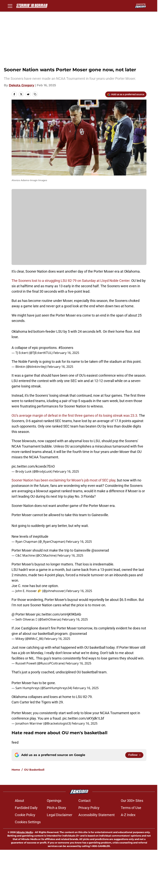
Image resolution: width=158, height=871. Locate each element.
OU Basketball (34, 769)
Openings (54, 801)
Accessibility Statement (96, 815)
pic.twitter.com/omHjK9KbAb (58, 614)
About (19, 801)
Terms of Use (131, 808)
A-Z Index (128, 815)
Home (16, 769)
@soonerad (100, 550)
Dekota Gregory (21, 85)
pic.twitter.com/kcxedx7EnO (33, 466)
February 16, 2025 (66, 353)
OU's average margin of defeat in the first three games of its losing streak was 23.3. (75, 415)
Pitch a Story (56, 808)
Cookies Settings (28, 822)
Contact (84, 801)
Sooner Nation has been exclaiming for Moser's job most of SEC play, (64, 480)
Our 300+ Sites (132, 801)
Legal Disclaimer (59, 815)
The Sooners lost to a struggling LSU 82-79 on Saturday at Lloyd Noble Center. (71, 281)
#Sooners (65, 348)
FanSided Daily (26, 808)
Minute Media (24, 832)
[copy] (35, 94)
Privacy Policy (88, 808)
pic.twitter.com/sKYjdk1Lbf (83, 718)
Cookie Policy (25, 815)
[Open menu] (10, 5)
